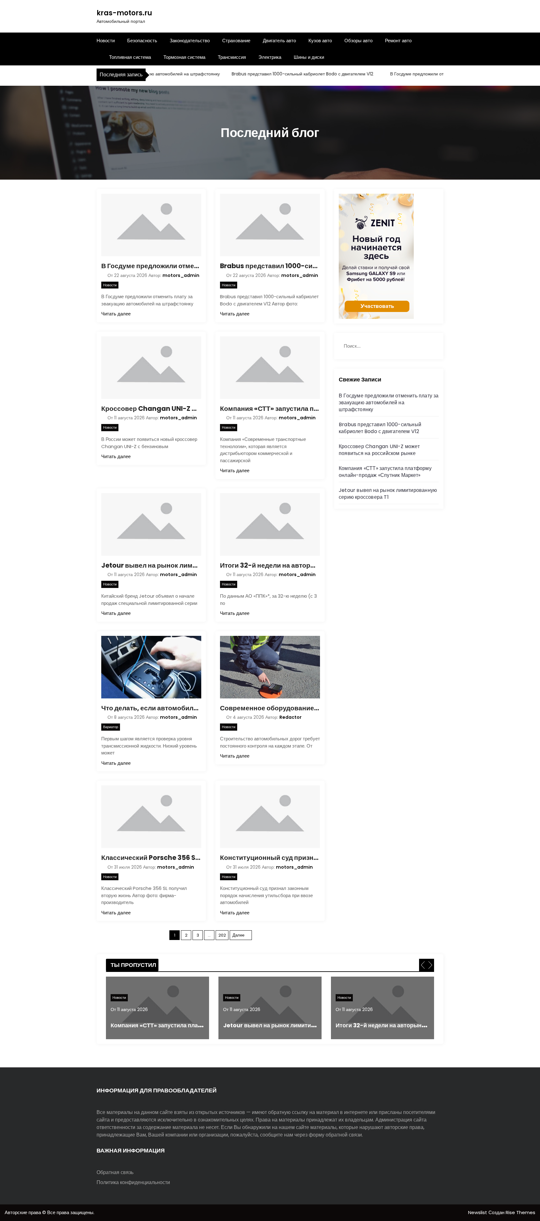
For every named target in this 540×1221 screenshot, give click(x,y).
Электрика (269, 57)
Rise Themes (520, 1212)
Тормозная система (184, 57)
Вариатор (110, 726)
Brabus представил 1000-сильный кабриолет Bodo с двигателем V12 (283, 74)
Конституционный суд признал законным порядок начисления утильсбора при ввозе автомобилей (270, 857)
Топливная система (130, 57)
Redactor (290, 717)
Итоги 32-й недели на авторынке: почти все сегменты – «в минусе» (270, 565)
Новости (106, 40)
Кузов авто (320, 40)
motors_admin (180, 275)
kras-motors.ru (124, 13)
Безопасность (142, 40)
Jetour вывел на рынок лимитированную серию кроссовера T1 (151, 565)
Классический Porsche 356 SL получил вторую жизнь (151, 857)
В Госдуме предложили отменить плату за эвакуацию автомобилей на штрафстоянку (151, 265)
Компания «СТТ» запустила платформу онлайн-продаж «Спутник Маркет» (270, 408)
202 (222, 935)
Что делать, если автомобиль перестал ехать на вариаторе (151, 708)
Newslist (478, 1212)
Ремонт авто (398, 40)
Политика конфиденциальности (133, 1182)
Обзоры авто (358, 40)
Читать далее (116, 313)
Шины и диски (309, 57)
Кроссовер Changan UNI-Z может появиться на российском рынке (151, 408)
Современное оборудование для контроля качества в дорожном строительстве (270, 708)
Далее (238, 935)
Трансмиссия (232, 57)
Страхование (236, 40)
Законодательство (190, 40)
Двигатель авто (279, 40)
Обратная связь (115, 1172)
